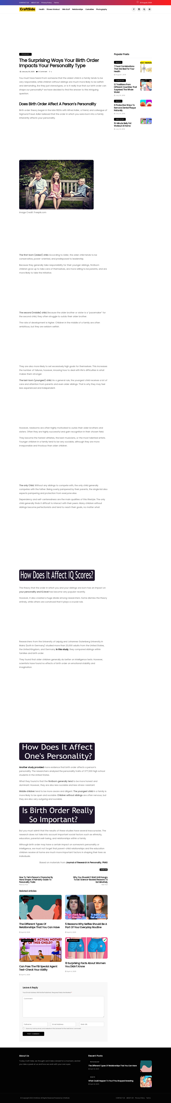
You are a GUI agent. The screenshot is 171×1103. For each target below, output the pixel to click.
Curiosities (89, 9)
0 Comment (42, 72)
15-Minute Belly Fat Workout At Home (122, 124)
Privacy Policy (46, 3)
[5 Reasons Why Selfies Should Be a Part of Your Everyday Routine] (86, 907)
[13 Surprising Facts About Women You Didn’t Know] (86, 948)
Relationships (77, 9)
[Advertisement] (70, 29)
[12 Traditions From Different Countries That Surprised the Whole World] (146, 85)
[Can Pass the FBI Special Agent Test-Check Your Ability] (40, 949)
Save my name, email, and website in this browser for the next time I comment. (53, 1028)
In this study (62, 649)
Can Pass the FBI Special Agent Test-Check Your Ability (38, 968)
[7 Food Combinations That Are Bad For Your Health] (146, 67)
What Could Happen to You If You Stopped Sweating (110, 1080)
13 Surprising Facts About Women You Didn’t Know (85, 964)
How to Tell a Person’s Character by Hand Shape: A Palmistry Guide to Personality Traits (36, 880)
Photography (101, 9)
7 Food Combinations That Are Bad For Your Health (124, 69)
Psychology (25, 54)
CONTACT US (24, 3)
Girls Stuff (66, 9)
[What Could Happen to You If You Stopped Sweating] (146, 1081)
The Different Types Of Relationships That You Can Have (39, 925)
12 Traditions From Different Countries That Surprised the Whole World (125, 88)
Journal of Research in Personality (83, 862)
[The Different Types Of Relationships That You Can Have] (40, 907)
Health (41, 9)
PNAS (105, 862)
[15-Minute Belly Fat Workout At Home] (146, 121)
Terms (56, 3)
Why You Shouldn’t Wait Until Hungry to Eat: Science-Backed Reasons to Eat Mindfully (90, 880)
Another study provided (31, 767)
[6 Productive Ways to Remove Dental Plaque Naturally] (146, 103)
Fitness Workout (53, 9)
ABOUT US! (35, 3)
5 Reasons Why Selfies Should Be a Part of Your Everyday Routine (86, 925)
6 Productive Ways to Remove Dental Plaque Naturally (125, 108)
